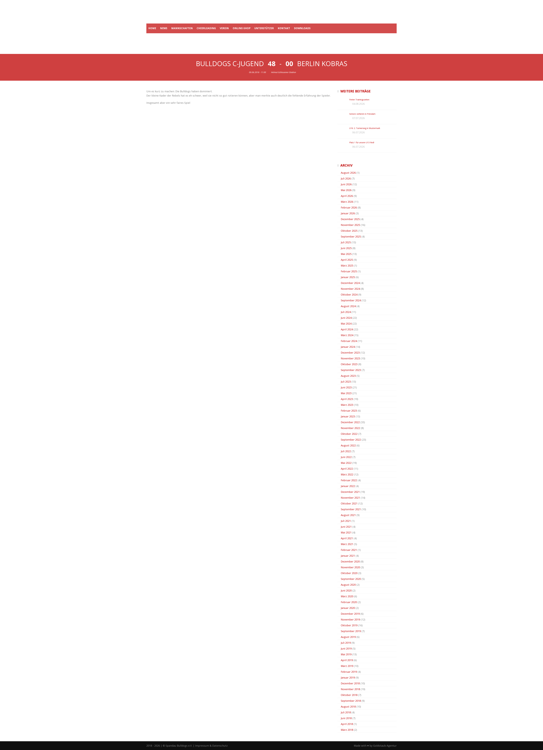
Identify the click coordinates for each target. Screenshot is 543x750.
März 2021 (347, 544)
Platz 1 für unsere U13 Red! (361, 142)
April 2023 (347, 399)
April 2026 (347, 196)
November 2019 (350, 619)
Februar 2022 (349, 480)
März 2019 (347, 666)
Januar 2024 (348, 346)
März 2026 (347, 201)
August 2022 (348, 445)
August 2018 (348, 706)
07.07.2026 (358, 118)
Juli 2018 (346, 712)
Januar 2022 (348, 486)
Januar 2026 (348, 213)
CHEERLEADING (206, 28)
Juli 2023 (346, 381)
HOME (152, 28)
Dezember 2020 (350, 561)
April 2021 (347, 538)
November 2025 (350, 225)
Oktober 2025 (349, 230)
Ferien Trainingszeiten (359, 99)
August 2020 (348, 584)
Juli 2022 (346, 451)
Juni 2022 (346, 457)
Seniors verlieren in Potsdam (362, 114)
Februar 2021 (349, 550)
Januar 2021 (348, 555)
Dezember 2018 (350, 683)
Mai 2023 (346, 393)
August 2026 (348, 172)
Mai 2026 (346, 190)
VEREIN (224, 28)
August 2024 (348, 306)
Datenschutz (220, 745)
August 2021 (348, 515)
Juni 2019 (346, 648)
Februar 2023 (349, 410)
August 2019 (348, 637)
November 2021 (350, 497)
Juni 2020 (346, 590)
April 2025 (347, 259)
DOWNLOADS (302, 28)
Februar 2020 (349, 602)
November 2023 (350, 358)
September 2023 (351, 370)
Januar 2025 (348, 277)
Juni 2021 (346, 526)
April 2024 (347, 329)
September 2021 (351, 509)
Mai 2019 (346, 654)
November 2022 (350, 428)
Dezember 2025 (350, 219)
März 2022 (347, 474)
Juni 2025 (346, 248)
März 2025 (347, 265)
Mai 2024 (346, 323)
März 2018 (347, 729)
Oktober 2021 (349, 503)
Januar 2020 (348, 608)
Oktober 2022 (349, 434)
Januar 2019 (348, 677)
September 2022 (351, 439)
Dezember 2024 (350, 283)
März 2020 (347, 596)
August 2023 (348, 375)
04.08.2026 (358, 103)
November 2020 (350, 567)
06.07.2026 (358, 132)
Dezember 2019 (350, 613)
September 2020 (351, 579)
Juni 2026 (346, 184)
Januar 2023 (348, 416)
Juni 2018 (346, 718)
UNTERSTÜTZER (264, 28)
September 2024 (351, 300)
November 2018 (350, 689)
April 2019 (347, 660)
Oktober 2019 (349, 625)
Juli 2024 (346, 312)
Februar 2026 (349, 207)
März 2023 (347, 404)
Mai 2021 (346, 532)
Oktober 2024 (349, 294)
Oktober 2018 (349, 695)
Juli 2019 (346, 642)
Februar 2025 (349, 271)
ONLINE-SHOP (241, 28)
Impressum (202, 745)
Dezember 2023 (350, 352)
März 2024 (347, 335)
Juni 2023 (346, 387)
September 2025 (351, 236)
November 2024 (350, 288)
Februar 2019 (349, 671)
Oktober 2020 (349, 573)
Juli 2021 (346, 521)
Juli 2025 (346, 242)
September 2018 (351, 700)
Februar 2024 (349, 341)
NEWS (163, 28)
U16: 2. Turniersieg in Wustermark (364, 128)
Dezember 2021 (350, 492)
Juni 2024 (346, 317)
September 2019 (351, 631)
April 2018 (347, 724)
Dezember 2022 (350, 422)
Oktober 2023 (349, 364)
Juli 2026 (346, 178)
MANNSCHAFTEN (182, 28)
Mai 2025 (346, 254)
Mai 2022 (346, 463)
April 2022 (347, 468)
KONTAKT (284, 28)
